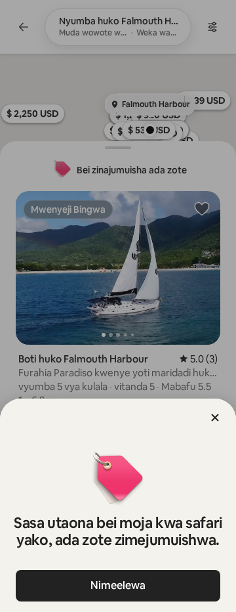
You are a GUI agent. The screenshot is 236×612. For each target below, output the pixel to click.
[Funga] (215, 417)
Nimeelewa (118, 585)
